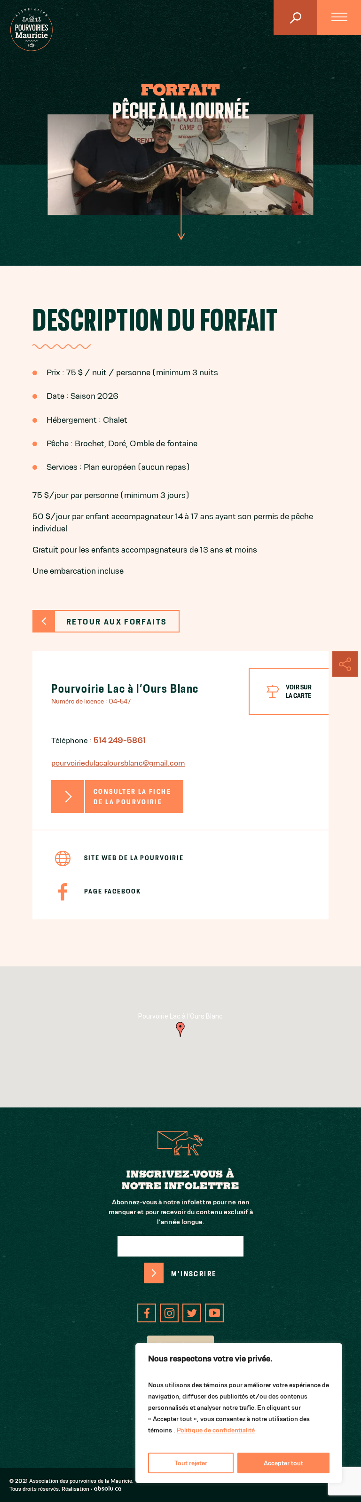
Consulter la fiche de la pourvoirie (132, 797)
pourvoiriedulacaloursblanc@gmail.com (118, 763)
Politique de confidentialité (216, 1430)
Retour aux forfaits (116, 621)
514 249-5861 (120, 740)
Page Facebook (112, 891)
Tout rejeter (190, 1463)
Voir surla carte (299, 691)
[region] (238, 1413)
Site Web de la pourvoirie (134, 858)
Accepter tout (283, 1463)
